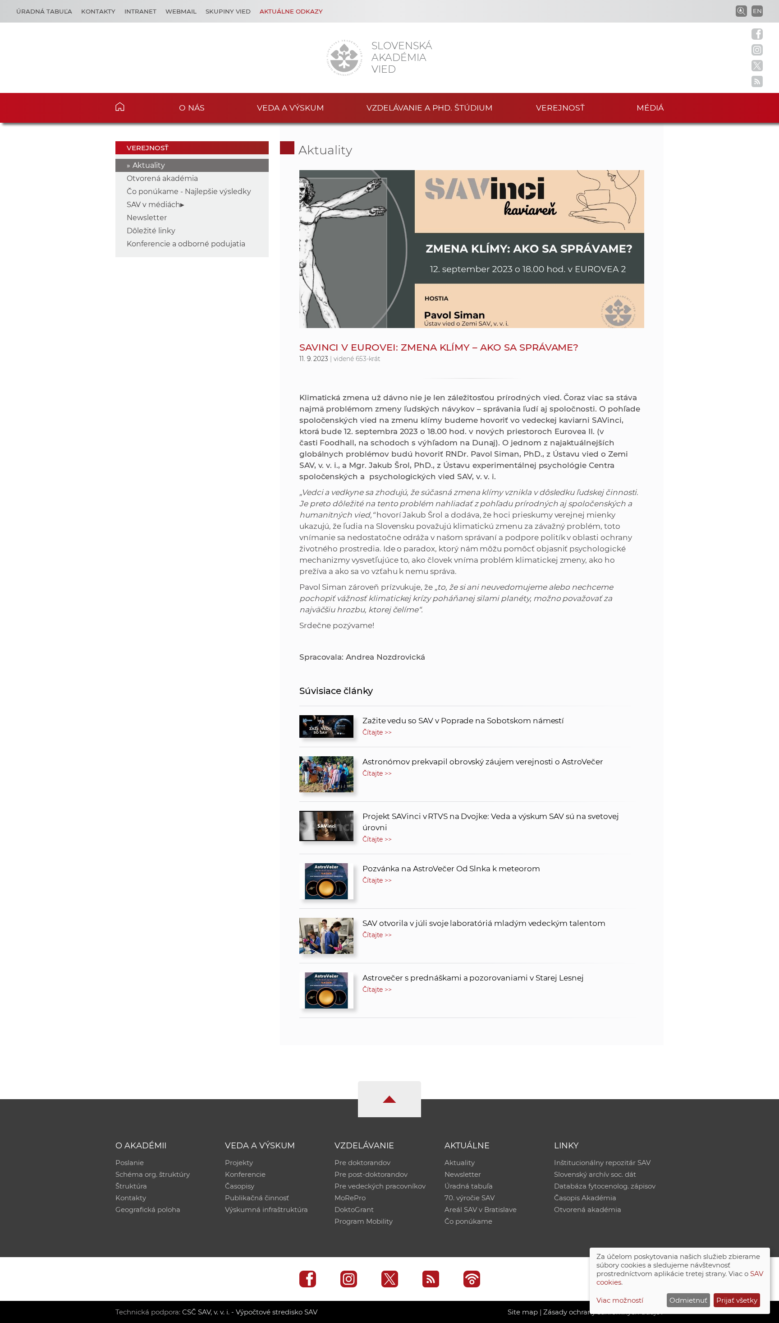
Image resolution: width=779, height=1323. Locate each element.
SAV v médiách (153, 204)
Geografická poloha (147, 1209)
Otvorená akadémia (162, 178)
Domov (133, 106)
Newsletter (147, 217)
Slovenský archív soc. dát (595, 1174)
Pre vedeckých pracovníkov (380, 1186)
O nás (192, 107)
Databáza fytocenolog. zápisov (604, 1186)
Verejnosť (560, 107)
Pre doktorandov (362, 1162)
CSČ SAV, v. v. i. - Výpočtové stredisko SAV (249, 1312)
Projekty (239, 1162)
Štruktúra (131, 1186)
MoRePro (350, 1197)
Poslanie (129, 1162)
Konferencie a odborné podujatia (186, 244)
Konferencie (245, 1174)
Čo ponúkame (468, 1221)
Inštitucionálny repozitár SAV (602, 1162)
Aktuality (149, 165)
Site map (523, 1312)
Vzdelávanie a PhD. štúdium (430, 107)
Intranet (140, 11)
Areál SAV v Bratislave (480, 1209)
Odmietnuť (688, 1300)
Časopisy (239, 1186)
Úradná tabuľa (44, 11)
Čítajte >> (377, 732)
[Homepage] (344, 58)
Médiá (650, 107)
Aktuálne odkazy (291, 11)
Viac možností (619, 1300)
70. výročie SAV (469, 1197)
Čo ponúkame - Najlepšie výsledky (189, 191)
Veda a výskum (290, 107)
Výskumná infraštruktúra (266, 1209)
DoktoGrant (354, 1209)
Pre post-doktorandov (371, 1174)
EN (757, 10)
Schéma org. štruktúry (152, 1174)
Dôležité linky (151, 231)
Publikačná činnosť (257, 1197)
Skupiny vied (228, 11)
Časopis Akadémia (585, 1197)
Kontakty (98, 11)
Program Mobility (364, 1221)
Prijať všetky (736, 1300)
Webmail (181, 11)
